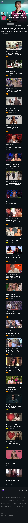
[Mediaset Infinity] (2, 2)
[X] (26, 490)
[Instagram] (23, 490)
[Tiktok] (16, 490)
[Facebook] (12, 490)
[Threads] (19, 490)
